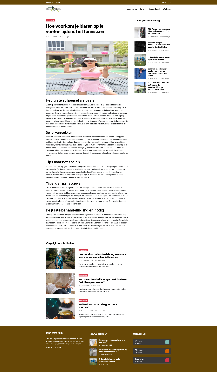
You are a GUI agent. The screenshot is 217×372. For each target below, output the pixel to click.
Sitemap (49, 347)
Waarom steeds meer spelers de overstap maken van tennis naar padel (158, 72)
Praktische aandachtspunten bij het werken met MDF (113, 350)
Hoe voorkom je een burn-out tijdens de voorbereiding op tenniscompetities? (159, 86)
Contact (58, 2)
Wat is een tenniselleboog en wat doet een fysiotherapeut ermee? (102, 281)
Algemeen (132, 9)
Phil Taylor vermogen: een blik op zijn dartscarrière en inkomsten (159, 31)
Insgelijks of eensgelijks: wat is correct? (112, 341)
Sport (142, 9)
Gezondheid (154, 9)
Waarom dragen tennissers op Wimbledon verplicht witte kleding (159, 44)
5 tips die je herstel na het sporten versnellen (159, 58)
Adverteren (49, 2)
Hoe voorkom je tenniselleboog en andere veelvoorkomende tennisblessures (102, 256)
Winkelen (167, 9)
